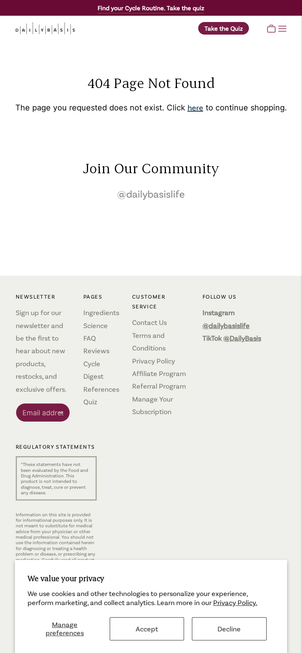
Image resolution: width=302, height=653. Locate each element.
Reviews (96, 350)
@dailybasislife (151, 193)
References (101, 389)
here (195, 107)
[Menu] (282, 28)
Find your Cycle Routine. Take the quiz (151, 7)
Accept (147, 628)
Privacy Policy (153, 360)
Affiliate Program (159, 373)
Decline (229, 628)
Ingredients (101, 312)
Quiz (90, 401)
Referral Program (159, 386)
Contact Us (149, 322)
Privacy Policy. (235, 602)
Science (95, 325)
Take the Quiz (223, 28)
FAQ (89, 338)
